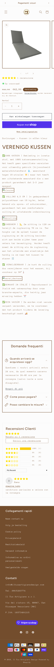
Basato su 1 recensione (20, 437)
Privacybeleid (13, 538)
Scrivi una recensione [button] (27, 440)
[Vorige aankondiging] (5, 3)
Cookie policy (13, 532)
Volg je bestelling (16, 525)
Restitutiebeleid (15, 544)
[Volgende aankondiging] (49, 3)
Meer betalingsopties (27, 132)
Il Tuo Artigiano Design (25, 660)
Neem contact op (14, 519)
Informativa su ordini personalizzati (18, 559)
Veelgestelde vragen (17, 567)
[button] (6, 12)
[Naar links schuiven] (21, 73)
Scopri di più (14, 389)
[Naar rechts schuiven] (33, 73)
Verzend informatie (16, 551)
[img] (21, 479)
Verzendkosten (31, 93)
